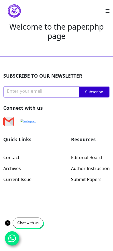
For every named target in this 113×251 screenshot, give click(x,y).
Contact (11, 157)
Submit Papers (86, 179)
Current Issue (17, 179)
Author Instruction (90, 168)
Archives (12, 168)
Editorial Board (86, 157)
